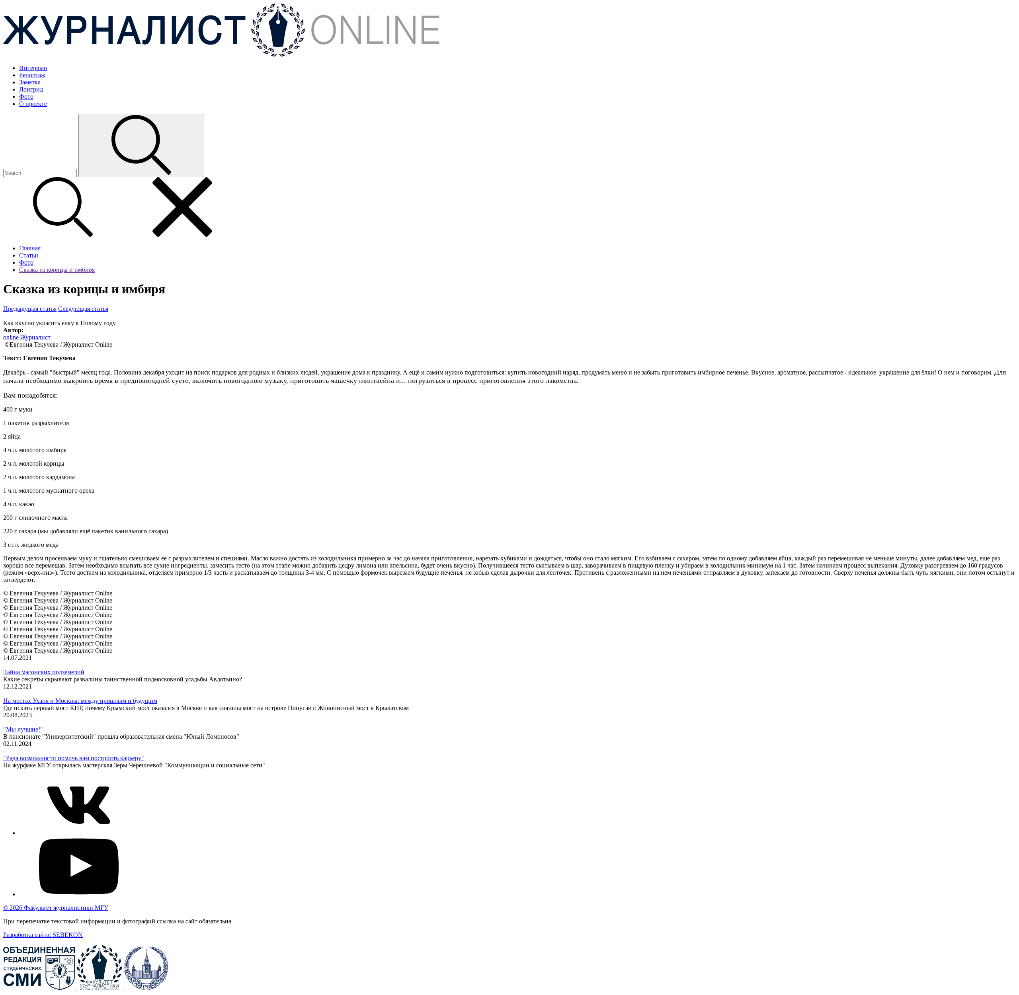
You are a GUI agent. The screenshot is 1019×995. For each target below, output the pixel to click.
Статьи (28, 255)
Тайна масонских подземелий (43, 672)
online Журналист (27, 337)
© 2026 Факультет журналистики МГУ (55, 907)
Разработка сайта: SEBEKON (43, 934)
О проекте (33, 103)
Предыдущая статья (30, 308)
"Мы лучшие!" (23, 729)
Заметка (30, 82)
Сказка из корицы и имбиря (57, 269)
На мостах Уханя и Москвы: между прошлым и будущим (80, 700)
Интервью (33, 67)
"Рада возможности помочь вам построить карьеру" (73, 758)
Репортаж (32, 75)
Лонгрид (31, 89)
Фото (26, 96)
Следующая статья (83, 308)
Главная (30, 248)
